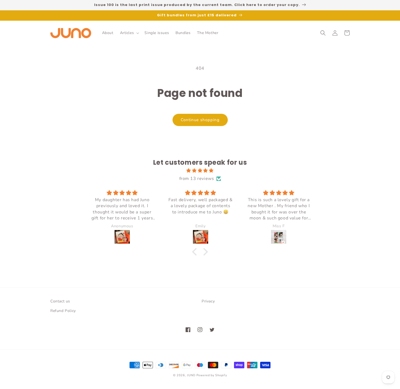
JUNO (191, 375)
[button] (129, 33)
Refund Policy (63, 310)
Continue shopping (200, 119)
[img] (200, 171)
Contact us (60, 301)
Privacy (208, 301)
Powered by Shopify (211, 375)
